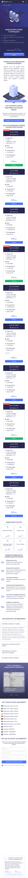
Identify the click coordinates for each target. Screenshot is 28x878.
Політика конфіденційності (8, 871)
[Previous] (11, 695)
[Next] (16, 695)
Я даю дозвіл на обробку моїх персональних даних (14, 765)
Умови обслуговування (18, 871)
